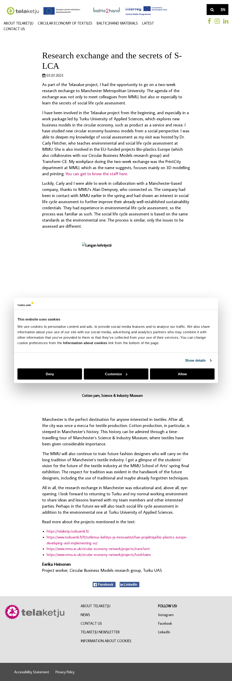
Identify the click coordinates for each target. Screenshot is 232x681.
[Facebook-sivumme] (209, 21)
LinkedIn (164, 632)
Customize (113, 374)
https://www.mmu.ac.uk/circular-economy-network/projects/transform (98, 548)
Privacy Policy (65, 672)
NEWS (85, 614)
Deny (50, 374)
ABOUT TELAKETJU (18, 23)
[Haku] (212, 9)
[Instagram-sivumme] (217, 21)
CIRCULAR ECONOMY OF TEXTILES (65, 23)
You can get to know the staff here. (96, 173)
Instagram (166, 614)
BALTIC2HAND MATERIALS (117, 23)
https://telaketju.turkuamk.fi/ (68, 531)
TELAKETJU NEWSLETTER (100, 632)
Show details (195, 360)
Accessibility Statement (31, 672)
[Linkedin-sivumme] (225, 21)
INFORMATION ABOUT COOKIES (106, 641)
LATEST (148, 23)
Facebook (165, 623)
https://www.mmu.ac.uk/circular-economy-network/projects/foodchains (99, 554)
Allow (182, 374)
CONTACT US (14, 29)
